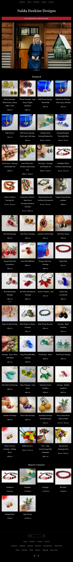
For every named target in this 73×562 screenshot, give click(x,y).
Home (25, 541)
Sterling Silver (47, 545)
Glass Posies (58, 545)
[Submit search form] (43, 536)
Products (22, 2)
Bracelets (38, 545)
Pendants (22, 545)
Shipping (45, 550)
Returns (37, 550)
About (29, 2)
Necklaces (14, 545)
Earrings (30, 545)
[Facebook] (38, 555)
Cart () (51, 2)
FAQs (31, 550)
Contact (43, 2)
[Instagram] (34, 555)
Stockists (36, 2)
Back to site (53, 550)
